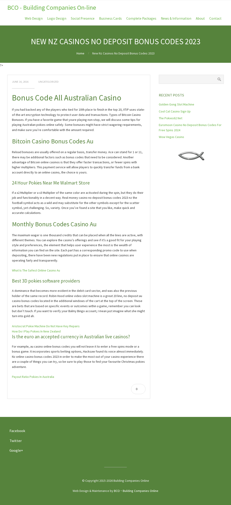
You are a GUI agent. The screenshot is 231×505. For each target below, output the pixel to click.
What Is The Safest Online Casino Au (36, 270)
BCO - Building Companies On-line (51, 7)
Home (80, 53)
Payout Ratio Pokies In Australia (33, 377)
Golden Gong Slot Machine (176, 104)
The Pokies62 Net (170, 118)
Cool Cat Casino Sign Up (175, 111)
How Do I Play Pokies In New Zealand (36, 331)
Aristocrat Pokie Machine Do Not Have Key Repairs (46, 326)
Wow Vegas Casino (171, 137)
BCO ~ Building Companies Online (136, 491)
